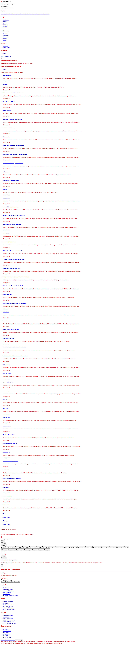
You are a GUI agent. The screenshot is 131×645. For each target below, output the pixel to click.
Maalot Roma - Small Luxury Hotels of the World (13, 145)
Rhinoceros (5, 171)
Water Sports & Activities (9, 606)
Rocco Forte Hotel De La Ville (9, 242)
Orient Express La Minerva (8, 128)
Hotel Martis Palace (7, 373)
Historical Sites (6, 594)
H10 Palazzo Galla (7, 426)
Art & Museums (7, 592)
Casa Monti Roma (7, 320)
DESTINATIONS (4, 6)
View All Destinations (6, 56)
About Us (3, 640)
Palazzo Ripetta (6, 198)
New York (5, 46)
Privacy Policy (12, 640)
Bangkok (5, 33)
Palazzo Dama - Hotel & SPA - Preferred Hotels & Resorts (15, 303)
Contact (7, 640)
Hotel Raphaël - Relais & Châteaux (10, 206)
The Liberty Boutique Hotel (9, 434)
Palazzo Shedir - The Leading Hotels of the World (13, 250)
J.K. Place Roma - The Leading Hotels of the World (13, 259)
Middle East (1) (6, 634)
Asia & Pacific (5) (7, 631)
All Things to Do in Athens (9, 609)
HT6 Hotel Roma (6, 417)
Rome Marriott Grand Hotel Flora (10, 443)
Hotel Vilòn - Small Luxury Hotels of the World (13, 285)
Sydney (5, 38)
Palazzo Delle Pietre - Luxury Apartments (12, 478)
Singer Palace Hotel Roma (8, 338)
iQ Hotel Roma (6, 487)
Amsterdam (6, 20)
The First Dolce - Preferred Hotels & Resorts (12, 119)
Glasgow (5, 24)
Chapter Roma (6, 504)
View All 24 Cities (7, 637)
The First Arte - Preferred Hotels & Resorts (12, 224)
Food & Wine (6, 603)
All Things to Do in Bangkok (9, 623)
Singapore (5, 37)
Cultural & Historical (8, 589)
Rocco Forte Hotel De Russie (9, 101)
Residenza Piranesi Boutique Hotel (10, 461)
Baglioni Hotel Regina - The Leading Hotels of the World (15, 154)
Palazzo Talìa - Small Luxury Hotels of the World (13, 93)
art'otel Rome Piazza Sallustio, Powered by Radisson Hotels (15, 355)
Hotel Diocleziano (7, 399)
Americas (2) (6, 632)
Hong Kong (6, 35)
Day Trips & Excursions (8, 587)
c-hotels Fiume (6, 452)
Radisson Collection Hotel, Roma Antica (11, 268)
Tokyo (4, 40)
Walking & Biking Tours (8, 591)
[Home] (4, 513)
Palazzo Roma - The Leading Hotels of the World (13, 163)
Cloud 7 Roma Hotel (7, 496)
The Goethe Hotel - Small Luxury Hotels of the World (14, 215)
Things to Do (3, 581)
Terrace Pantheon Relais (8, 382)
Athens (5, 21)
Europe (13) (6, 629)
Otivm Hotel (5, 391)
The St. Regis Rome (7, 75)
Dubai (4, 53)
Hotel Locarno (6, 233)
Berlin (4, 23)
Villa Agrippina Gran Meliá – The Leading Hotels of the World (16, 277)
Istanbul (5, 26)
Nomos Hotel (6, 312)
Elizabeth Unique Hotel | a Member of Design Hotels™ (14, 347)
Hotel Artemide (6, 364)
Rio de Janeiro (6, 47)
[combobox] (3, 541)
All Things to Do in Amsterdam (10, 595)
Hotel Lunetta (6, 408)
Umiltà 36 (5, 84)
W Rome (5, 189)
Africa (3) (5, 635)
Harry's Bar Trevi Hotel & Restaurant (11, 329)
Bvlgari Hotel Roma (7, 110)
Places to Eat (17, 581)
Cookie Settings (19, 640)
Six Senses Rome (6, 136)
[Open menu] (1, 58)
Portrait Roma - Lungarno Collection (11, 180)
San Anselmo (6, 469)
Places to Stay (6, 517)
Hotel (4, 69)
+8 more (5, 28)
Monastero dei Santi (7, 294)
